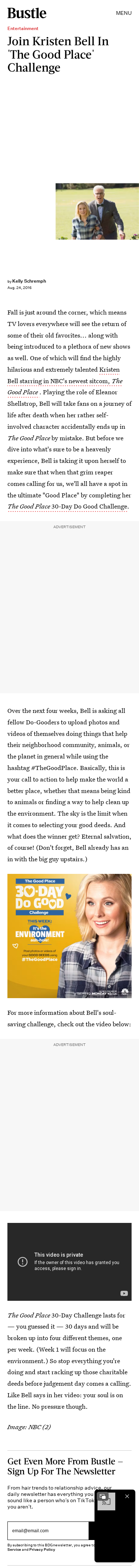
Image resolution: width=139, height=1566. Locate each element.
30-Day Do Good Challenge (67, 506)
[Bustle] (26, 13)
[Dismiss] (127, 1496)
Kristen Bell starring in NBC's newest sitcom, (64, 381)
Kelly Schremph (29, 281)
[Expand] (103, 1496)
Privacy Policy (42, 1549)
